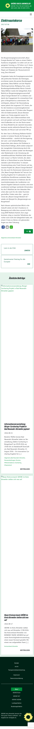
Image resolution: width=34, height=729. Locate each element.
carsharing (18, 463)
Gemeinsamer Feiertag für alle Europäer (17, 261)
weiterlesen (25, 469)
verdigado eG (12, 717)
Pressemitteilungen (9, 460)
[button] (3, 227)
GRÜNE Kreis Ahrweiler (21, 3)
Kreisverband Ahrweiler (14, 238)
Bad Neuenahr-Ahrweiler (18, 458)
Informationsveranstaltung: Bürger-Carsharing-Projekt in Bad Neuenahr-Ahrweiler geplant (17, 426)
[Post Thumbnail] (17, 352)
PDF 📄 (28, 231)
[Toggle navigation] (31, 14)
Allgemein (4, 238)
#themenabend (9, 463)
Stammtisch (8, 465)
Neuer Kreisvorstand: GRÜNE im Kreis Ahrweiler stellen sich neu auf (16, 617)
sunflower (15, 715)
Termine (18, 460)
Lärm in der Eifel (17, 249)
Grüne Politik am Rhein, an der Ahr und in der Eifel (21, 7)
